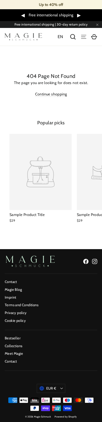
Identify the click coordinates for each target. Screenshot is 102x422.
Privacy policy (16, 313)
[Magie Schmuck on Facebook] (85, 261)
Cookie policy (15, 321)
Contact (11, 282)
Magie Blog (13, 289)
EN (60, 36)
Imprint (10, 297)
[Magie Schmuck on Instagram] (94, 261)
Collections (13, 346)
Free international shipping (51, 15)
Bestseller (13, 338)
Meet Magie (14, 353)
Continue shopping (51, 94)
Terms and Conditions (21, 305)
